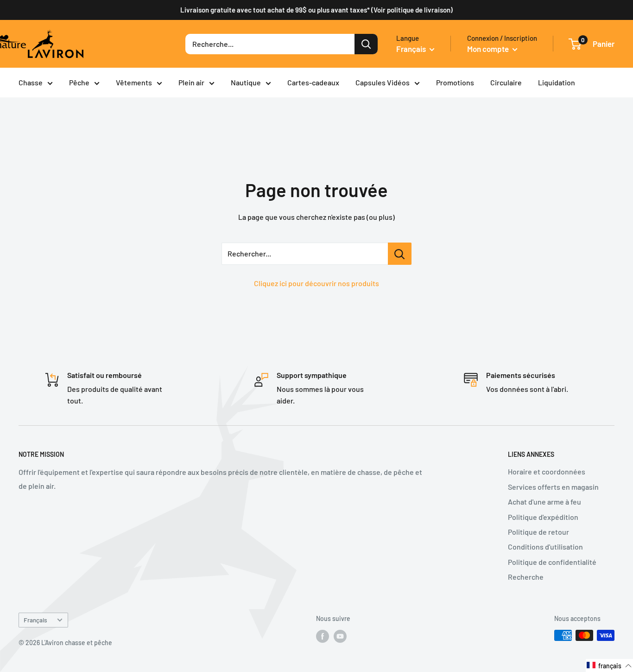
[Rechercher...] (399, 254)
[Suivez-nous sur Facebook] (322, 636)
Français (35, 620)
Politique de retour (538, 531)
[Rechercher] (366, 44)
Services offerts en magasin (553, 486)
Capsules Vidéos (382, 82)
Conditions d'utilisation (545, 546)
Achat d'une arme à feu (544, 501)
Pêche (79, 82)
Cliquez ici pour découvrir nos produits (316, 283)
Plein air (191, 82)
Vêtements (134, 82)
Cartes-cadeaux (313, 82)
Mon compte (488, 48)
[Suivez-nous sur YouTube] (340, 636)
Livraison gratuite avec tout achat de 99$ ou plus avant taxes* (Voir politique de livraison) (316, 10)
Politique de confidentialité (552, 561)
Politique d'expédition (543, 516)
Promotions (455, 82)
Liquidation (556, 82)
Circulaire (506, 82)
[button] (609, 665)
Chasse (31, 82)
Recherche (526, 576)
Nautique (246, 82)
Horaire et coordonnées (546, 471)
